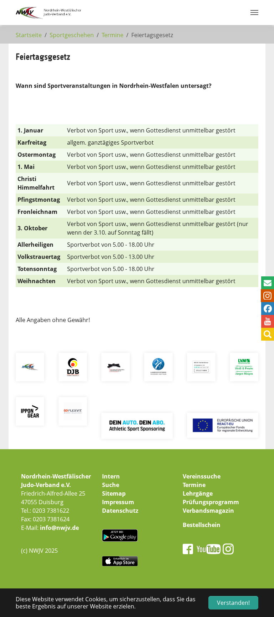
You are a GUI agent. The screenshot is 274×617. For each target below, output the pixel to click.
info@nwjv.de (59, 528)
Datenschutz (120, 511)
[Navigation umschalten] (254, 12)
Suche (110, 485)
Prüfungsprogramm (211, 502)
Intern (111, 476)
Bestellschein (201, 525)
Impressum (118, 502)
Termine (194, 485)
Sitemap (114, 493)
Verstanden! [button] (233, 603)
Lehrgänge (198, 493)
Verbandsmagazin (208, 511)
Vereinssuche (201, 476)
